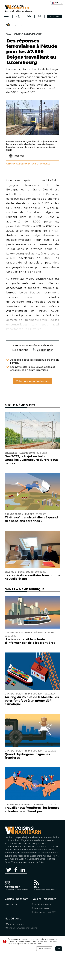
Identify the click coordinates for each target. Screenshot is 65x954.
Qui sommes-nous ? (43, 904)
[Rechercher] (18, 16)
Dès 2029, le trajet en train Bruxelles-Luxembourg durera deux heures (31, 460)
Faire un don (12, 904)
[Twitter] (8, 870)
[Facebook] (16, 869)
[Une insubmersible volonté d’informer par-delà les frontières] (32, 612)
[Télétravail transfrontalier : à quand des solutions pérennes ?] (32, 491)
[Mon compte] (39, 16)
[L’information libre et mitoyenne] (19, 7)
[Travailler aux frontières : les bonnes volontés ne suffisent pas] (32, 783)
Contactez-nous (41, 908)
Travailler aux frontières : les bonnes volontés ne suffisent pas (32, 809)
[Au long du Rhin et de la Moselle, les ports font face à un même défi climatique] (32, 671)
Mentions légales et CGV (45, 912)
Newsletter (12, 886)
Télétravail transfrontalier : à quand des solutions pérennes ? (31, 519)
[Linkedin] (23, 869)
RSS (36, 886)
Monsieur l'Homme (15, 924)
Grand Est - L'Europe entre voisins (21, 928)
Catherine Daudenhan (18, 163)
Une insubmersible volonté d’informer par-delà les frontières (30, 641)
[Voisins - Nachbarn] (8, 24)
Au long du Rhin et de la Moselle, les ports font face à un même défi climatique (32, 700)
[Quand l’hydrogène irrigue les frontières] (32, 730)
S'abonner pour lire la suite (32, 380)
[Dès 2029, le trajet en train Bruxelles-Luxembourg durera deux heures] (32, 430)
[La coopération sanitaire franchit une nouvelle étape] (32, 549)
